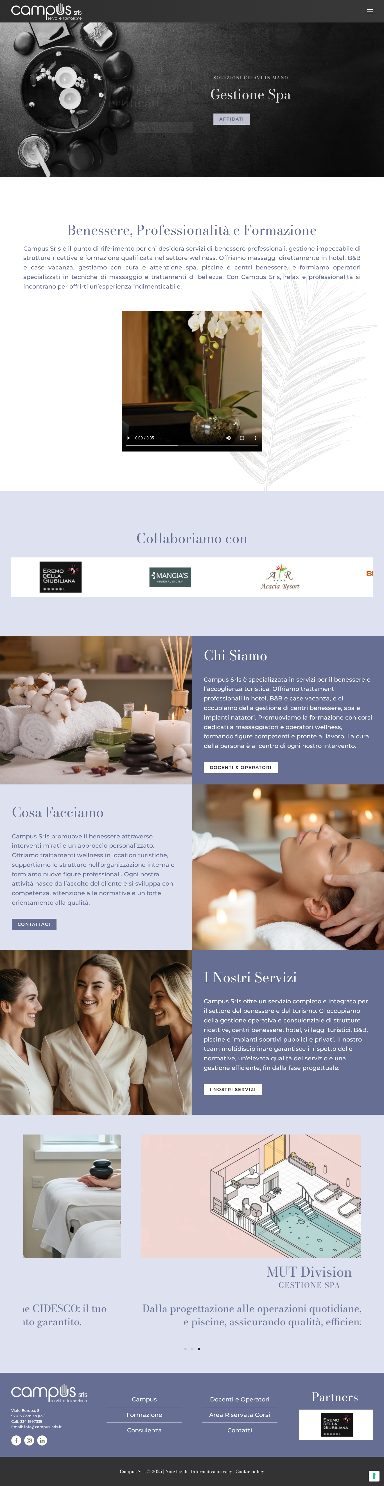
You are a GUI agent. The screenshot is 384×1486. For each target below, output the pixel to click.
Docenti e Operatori (240, 1399)
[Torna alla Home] (46, 11)
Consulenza (144, 1430)
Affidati (222, 119)
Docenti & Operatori (241, 767)
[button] (370, 11)
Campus (144, 1399)
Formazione (144, 1414)
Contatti (239, 1430)
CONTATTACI (34, 924)
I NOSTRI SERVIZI (233, 1089)
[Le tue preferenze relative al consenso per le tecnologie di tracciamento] (374, 1476)
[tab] (185, 1349)
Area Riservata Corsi (239, 1414)
